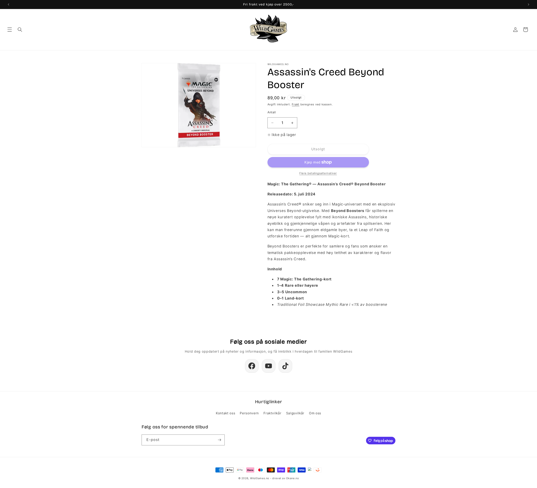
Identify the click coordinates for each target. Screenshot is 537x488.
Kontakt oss (225, 413)
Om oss (315, 413)
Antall (271, 112)
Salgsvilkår (295, 413)
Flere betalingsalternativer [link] (318, 173)
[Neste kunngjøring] (528, 4)
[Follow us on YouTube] (268, 366)
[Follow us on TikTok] (285, 366)
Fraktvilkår (272, 413)
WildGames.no (259, 478)
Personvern (249, 413)
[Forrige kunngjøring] (8, 4)
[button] (10, 30)
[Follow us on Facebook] (252, 366)
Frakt (295, 104)
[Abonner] (219, 439)
